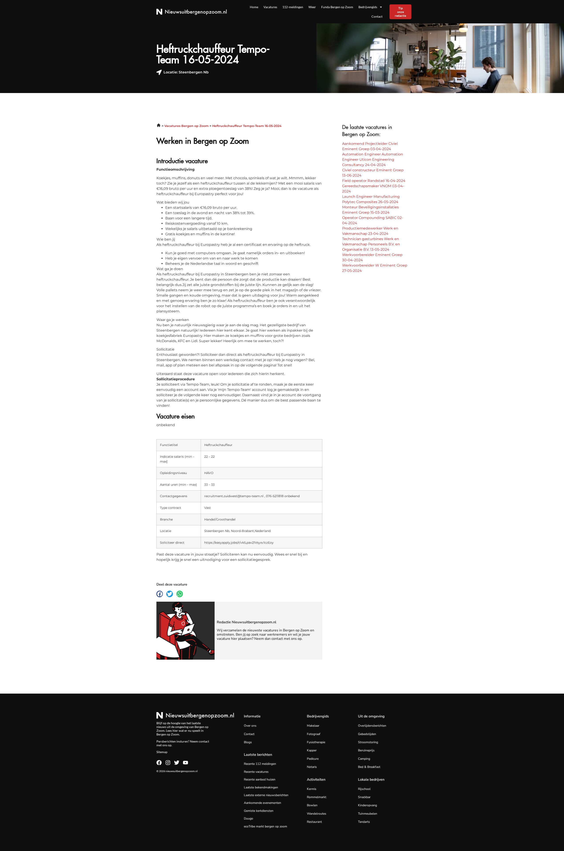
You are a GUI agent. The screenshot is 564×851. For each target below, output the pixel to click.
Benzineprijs (366, 750)
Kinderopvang (367, 805)
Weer (312, 7)
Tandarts (364, 822)
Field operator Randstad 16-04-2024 (373, 181)
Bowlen (312, 805)
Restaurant (314, 822)
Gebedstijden (367, 734)
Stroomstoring (368, 742)
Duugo (248, 818)
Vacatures (270, 7)
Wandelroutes (316, 814)
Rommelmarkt (316, 797)
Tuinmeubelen (367, 814)
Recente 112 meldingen (260, 764)
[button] (159, 594)
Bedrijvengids (367, 7)
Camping (364, 759)
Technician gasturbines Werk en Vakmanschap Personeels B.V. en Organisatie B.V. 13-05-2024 (371, 244)
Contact (376, 16)
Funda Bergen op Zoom (337, 7)
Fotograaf (313, 734)
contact (204, 741)
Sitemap (161, 752)
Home (254, 7)
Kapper (312, 750)
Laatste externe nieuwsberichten (266, 795)
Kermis (311, 789)
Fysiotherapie (316, 742)
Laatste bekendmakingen (261, 787)
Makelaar (313, 726)
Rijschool (364, 789)
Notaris (312, 767)
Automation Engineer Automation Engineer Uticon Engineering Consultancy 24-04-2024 (372, 159)
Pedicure (313, 759)
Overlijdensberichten (372, 726)
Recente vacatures (256, 772)
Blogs (248, 742)
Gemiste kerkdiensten (258, 811)
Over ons (250, 726)
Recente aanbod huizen (259, 779)
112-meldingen (292, 7)
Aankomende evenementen (262, 803)
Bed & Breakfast (369, 767)
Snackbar (364, 797)
